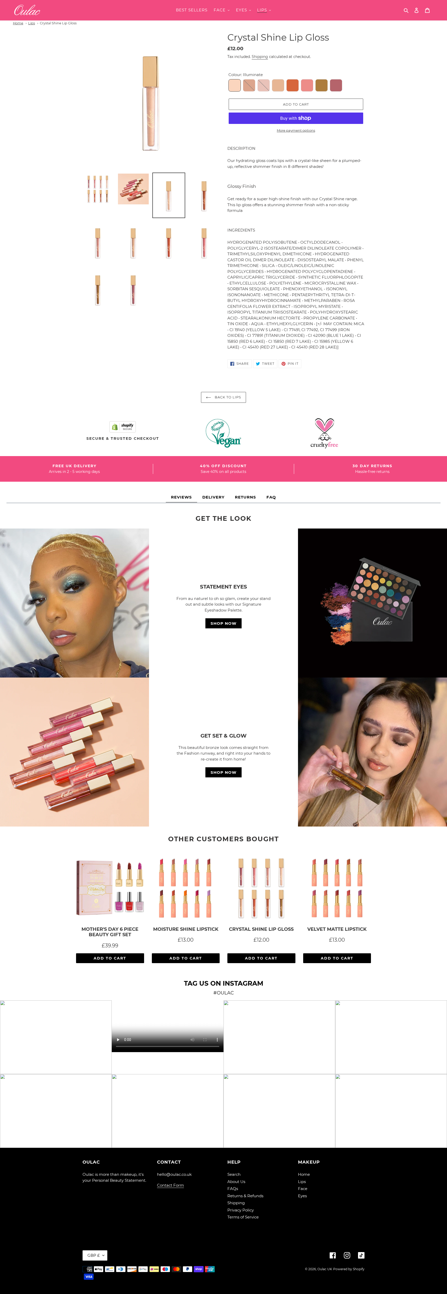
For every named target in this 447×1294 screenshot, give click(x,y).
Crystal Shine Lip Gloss (58, 23)
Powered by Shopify (348, 1269)
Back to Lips (227, 397)
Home (18, 23)
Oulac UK (324, 1269)
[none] (234, 85)
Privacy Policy (240, 1210)
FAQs (232, 1188)
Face (302, 1188)
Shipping (260, 56)
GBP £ (93, 1255)
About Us (236, 1181)
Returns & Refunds (245, 1195)
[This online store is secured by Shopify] (122, 426)
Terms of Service (243, 1217)
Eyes (302, 1195)
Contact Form (170, 1185)
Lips (31, 23)
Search (234, 1174)
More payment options (296, 130)
